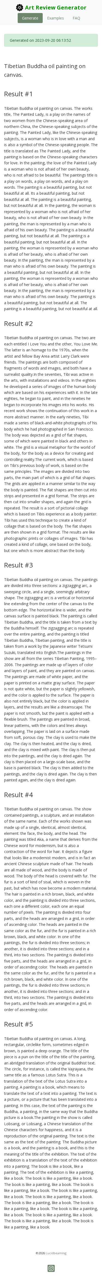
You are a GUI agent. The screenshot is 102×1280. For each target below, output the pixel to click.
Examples (55, 18)
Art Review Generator (55, 7)
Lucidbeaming (56, 1253)
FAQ (76, 18)
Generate (30, 18)
